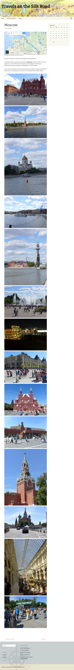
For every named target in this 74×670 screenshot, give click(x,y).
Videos (20, 18)
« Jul (53, 42)
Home (2, 18)
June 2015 (4, 657)
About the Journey (11, 18)
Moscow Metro (9, 639)
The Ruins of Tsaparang (25, 652)
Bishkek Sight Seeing (24, 648)
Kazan (44, 639)
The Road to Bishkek (24, 650)
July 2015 (4, 654)
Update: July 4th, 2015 (25, 654)
